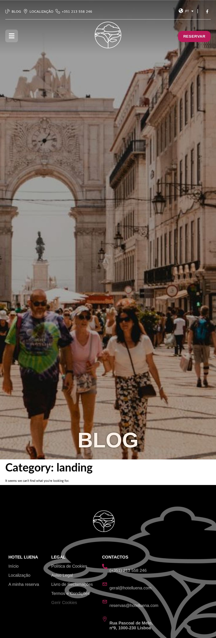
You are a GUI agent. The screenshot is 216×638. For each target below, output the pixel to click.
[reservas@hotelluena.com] (104, 601)
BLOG (16, 11)
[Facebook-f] (208, 12)
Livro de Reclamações (72, 584)
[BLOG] (7, 11)
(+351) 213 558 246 (128, 570)
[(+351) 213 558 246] (104, 566)
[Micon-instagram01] (202, 12)
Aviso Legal (62, 575)
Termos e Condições (70, 593)
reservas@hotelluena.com (133, 605)
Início (13, 566)
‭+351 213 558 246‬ (77, 11)
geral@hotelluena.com (130, 588)
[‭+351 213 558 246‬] (57, 11)
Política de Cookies (69, 566)
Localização (19, 575)
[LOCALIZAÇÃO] (25, 11)
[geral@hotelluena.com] (104, 584)
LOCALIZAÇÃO (41, 11)
